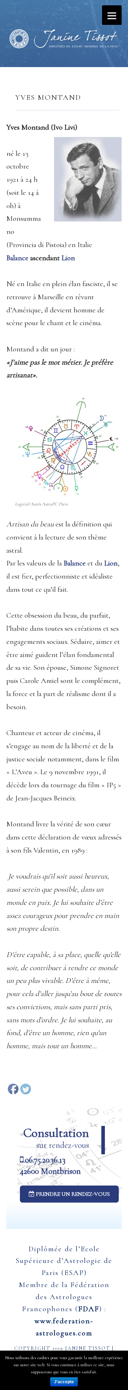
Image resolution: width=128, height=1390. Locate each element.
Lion (68, 257)
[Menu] (112, 15)
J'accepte (64, 1381)
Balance (17, 257)
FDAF (88, 1308)
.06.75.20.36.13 (44, 1160)
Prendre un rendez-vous (72, 1194)
